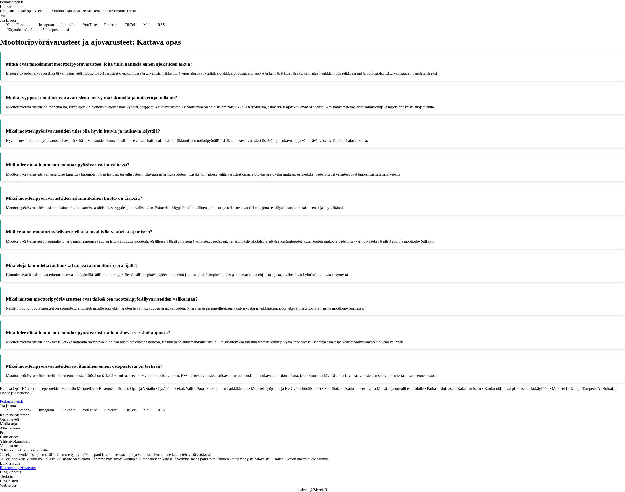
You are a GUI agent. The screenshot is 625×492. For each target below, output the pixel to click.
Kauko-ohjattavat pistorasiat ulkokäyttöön (516, 389)
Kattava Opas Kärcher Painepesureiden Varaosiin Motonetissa (47, 389)
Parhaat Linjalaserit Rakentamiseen (454, 389)
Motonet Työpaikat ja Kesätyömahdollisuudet (286, 389)
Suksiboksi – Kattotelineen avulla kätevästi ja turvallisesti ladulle (374, 389)
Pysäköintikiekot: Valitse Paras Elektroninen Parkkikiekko (203, 389)
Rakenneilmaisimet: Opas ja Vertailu (127, 389)
